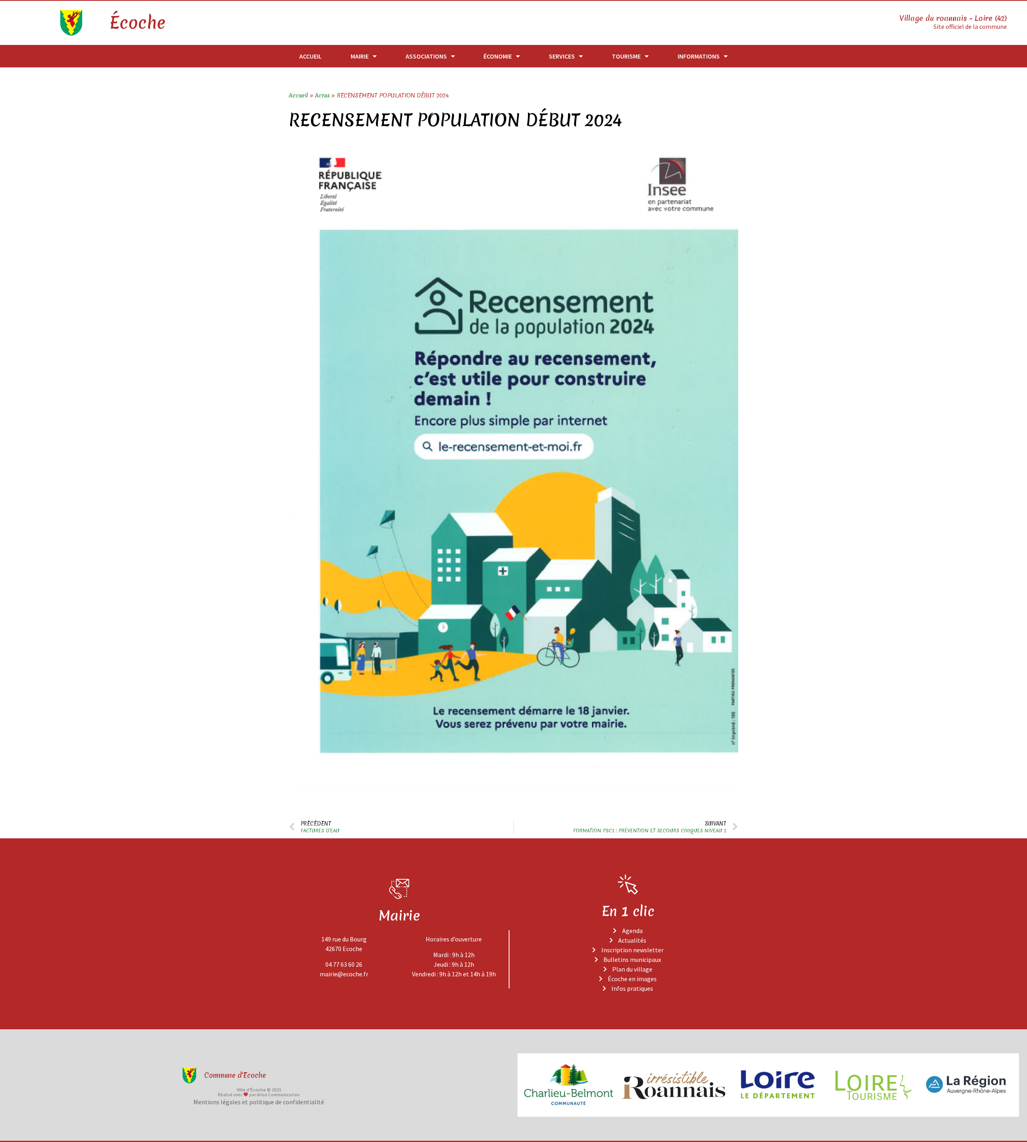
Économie (497, 56)
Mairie (360, 56)
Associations (426, 56)
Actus (322, 95)
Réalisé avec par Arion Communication (259, 1094)
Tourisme (626, 56)
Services (562, 56)
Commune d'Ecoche (235, 1075)
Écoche (137, 22)
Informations (699, 56)
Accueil (310, 56)
